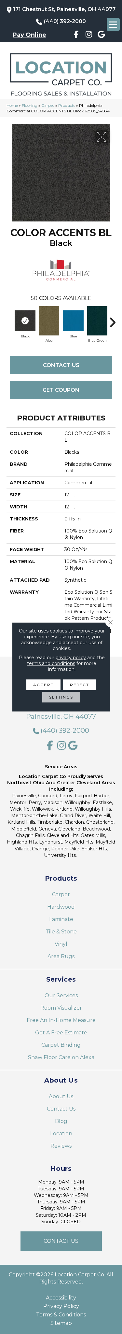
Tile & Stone (61, 932)
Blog (61, 1121)
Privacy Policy (61, 1306)
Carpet (47, 105)
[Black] (25, 321)
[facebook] (76, 35)
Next (112, 319)
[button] (61, 1241)
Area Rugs (61, 956)
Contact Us (61, 365)
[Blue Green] (97, 321)
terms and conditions (51, 663)
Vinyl (61, 944)
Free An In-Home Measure (61, 1020)
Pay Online (29, 34)
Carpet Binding (61, 1045)
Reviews (61, 1146)
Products (66, 105)
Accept (43, 684)
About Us (61, 1096)
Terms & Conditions (61, 1314)
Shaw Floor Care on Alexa (61, 1057)
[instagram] (89, 35)
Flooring (29, 105)
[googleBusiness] (101, 35)
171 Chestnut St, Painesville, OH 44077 (64, 9)
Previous (10, 319)
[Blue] (73, 321)
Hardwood (61, 907)
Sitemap (61, 1323)
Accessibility (61, 1297)
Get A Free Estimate (61, 1032)
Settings (61, 697)
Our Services (61, 995)
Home (12, 105)
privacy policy (71, 657)
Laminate (61, 919)
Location (61, 1133)
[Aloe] (49, 321)
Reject (79, 684)
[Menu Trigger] (113, 24)
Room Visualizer (61, 1008)
